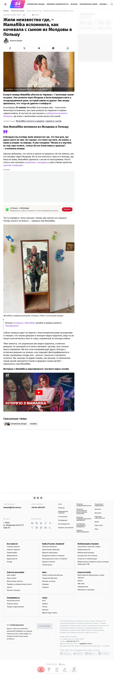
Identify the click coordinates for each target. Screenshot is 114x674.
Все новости (12, 544)
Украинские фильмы (49, 578)
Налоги (9, 587)
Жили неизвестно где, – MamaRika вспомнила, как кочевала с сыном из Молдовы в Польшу (50, 11)
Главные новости (13, 547)
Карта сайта (99, 525)
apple (78, 653)
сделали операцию (13, 165)
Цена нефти (11, 575)
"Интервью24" (12, 326)
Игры (96, 529)
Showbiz (6, 11)
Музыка (74, 4)
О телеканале (62, 516)
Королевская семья (88, 4)
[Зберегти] (67, 48)
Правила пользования (65, 527)
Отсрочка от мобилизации (87, 559)
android (66, 653)
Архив (97, 522)
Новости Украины (13, 550)
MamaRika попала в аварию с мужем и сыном (38, 121)
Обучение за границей (86, 590)
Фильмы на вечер (48, 581)
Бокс (44, 601)
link (32, 523)
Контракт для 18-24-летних (87, 556)
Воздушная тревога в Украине (53, 556)
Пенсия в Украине (13, 590)
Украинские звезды (36, 4)
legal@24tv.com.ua (85, 643)
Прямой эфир (12, 553)
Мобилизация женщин (86, 553)
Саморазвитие (83, 587)
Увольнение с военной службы (89, 547)
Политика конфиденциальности (83, 504)
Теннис (44, 607)
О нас (60, 504)
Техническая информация (99, 504)
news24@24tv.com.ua (12, 507)
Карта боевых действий (51, 550)
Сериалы (45, 587)
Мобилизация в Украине (88, 544)
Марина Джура (16, 41)
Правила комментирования (82, 531)
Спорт (44, 598)
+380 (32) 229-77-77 (72, 641)
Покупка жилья (12, 604)
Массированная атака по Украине (54, 559)
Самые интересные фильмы (52, 575)
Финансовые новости (15, 581)
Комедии (45, 584)
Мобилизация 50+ (84, 550)
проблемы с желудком (36, 162)
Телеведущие (62, 520)
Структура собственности (100, 517)
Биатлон (45, 610)
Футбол (45, 604)
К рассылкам (44, 626)
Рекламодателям (64, 524)
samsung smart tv (104, 653)
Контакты (98, 509)
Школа (80, 581)
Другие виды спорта (49, 613)
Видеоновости (12, 556)
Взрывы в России (48, 562)
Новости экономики (15, 572)
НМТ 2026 (81, 584)
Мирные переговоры (50, 553)
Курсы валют (11, 578)
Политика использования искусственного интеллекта (81, 511)
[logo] (17, 4)
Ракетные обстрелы (49, 547)
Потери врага (47, 565)
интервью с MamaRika (24, 323)
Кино (44, 572)
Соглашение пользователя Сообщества (81, 525)
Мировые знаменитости (57, 4)
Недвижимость (13, 598)
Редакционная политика (63, 512)
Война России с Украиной (53, 544)
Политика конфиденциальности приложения (83, 519)
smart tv (91, 653)
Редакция (61, 508)
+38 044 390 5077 (38, 507)
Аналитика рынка (13, 601)
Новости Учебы (84, 572)
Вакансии (98, 513)
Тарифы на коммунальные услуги (19, 584)
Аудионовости (12, 559)
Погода (9, 562)
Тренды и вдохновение (15, 607)
